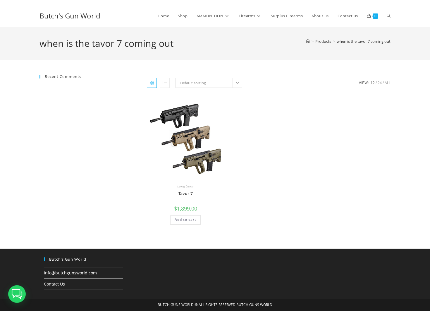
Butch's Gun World (69, 15)
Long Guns (185, 186)
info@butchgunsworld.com (70, 273)
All (388, 82)
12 (373, 82)
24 (380, 82)
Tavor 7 (185, 193)
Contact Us (54, 284)
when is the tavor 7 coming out (364, 41)
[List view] (165, 83)
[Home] (308, 41)
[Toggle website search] (388, 16)
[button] (17, 294)
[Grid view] (152, 83)
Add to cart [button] (185, 219)
